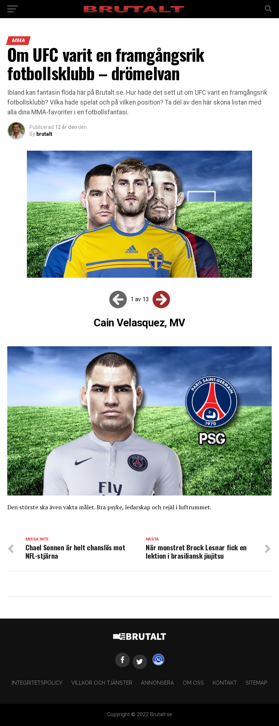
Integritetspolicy (37, 683)
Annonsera (157, 683)
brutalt (44, 134)
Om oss (193, 683)
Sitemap (256, 683)
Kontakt (225, 683)
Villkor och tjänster (101, 683)
